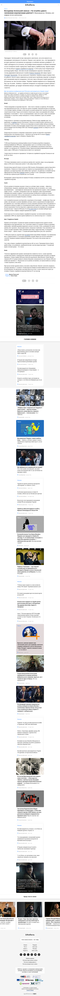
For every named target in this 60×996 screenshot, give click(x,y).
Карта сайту (35, 950)
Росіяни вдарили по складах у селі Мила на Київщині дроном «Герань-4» (29, 829)
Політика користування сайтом (30, 960)
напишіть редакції (30, 990)
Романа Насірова (34, 73)
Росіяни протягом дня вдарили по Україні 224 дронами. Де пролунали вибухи (29, 751)
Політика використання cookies (30, 964)
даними (14, 122)
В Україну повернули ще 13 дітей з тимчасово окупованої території (26, 848)
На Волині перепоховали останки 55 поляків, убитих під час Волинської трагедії (29, 492)
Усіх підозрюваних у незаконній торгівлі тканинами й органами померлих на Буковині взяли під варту (28, 839)
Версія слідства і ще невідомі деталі (29, 813)
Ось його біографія (29, 570)
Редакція (35, 945)
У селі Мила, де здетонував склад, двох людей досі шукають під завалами (28, 856)
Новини (25, 945)
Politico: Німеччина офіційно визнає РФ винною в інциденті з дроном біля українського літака (28, 732)
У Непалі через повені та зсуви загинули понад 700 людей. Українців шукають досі (29, 585)
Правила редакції (30, 958)
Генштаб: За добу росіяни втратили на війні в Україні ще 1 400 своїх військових (29, 723)
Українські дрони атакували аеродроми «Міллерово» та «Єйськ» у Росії (28, 484)
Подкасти (25, 950)
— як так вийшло (30, 646)
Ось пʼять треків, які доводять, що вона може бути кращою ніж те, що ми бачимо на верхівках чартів (29, 470)
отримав (35, 127)
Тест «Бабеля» (29, 411)
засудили (27, 234)
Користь (25, 948)
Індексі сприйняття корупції (24, 68)
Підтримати (30, 1)
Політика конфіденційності (30, 962)
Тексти (25, 946)
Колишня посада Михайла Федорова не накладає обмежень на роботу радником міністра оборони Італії (28, 742)
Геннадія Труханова (10, 75)
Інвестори (34, 946)
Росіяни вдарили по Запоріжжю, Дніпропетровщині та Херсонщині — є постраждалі (28, 370)
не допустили (32, 208)
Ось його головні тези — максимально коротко (29, 921)
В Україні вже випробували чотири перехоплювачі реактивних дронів (27, 360)
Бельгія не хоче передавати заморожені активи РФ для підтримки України (28, 501)
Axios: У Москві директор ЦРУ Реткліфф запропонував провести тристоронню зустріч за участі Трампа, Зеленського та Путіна (28, 616)
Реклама (35, 948)
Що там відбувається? (29, 677)
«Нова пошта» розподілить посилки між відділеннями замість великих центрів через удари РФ (28, 351)
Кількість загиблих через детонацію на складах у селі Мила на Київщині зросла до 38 (29, 380)
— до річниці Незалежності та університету (29, 781)
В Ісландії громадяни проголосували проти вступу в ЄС (29, 594)
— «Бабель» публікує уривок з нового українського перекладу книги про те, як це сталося (29, 441)
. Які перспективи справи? (29, 538)
